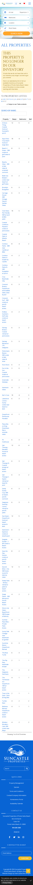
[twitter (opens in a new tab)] (14, 837)
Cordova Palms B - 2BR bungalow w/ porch (5, 269)
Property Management (16, 783)
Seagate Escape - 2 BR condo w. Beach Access (6, 543)
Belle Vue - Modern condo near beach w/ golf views (5, 180)
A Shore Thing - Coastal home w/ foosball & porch (5, 128)
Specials (16, 787)
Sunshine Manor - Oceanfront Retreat (5, 646)
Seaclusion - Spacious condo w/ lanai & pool (6, 533)
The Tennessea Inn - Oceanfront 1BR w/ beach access (5, 684)
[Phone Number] (16, 3)
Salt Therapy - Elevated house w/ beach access (5, 450)
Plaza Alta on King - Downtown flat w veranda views (5, 429)
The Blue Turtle (5, 654)
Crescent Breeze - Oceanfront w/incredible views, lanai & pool (6, 289)
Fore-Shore (5, 365)
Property (5, 119)
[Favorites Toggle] (24, 3)
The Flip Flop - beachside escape (5, 663)
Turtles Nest (4, 702)
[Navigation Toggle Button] (29, 3)
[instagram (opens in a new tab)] (23, 837)
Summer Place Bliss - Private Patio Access (6, 624)
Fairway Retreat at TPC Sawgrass (5, 344)
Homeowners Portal (16, 799)
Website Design (7, 873)
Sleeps (14, 119)
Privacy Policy (7, 883)
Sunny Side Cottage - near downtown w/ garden (5, 636)
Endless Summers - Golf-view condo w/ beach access (5, 317)
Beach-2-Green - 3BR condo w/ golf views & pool (6, 152)
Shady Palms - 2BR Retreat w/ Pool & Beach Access (6, 599)
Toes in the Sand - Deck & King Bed (6, 695)
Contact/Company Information (16, 795)
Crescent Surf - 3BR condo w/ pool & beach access (5, 303)
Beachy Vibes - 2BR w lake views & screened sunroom (5, 167)
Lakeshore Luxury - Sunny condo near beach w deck (5, 404)
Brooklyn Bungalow (5, 188)
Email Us (16, 832)
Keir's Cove (5, 395)
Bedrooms (22, 119)
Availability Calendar (16, 803)
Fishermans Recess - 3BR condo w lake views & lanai (5, 356)
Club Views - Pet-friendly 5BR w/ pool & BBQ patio (6, 215)
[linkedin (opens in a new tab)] (19, 837)
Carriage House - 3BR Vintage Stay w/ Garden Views (5, 199)
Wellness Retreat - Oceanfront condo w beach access (5, 712)
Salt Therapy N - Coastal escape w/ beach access (6, 466)
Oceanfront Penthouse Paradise (5, 416)
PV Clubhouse (5, 441)
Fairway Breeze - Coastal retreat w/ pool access (5, 332)
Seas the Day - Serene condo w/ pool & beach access (5, 557)
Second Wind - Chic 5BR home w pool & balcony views (5, 572)
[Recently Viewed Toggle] (20, 3)
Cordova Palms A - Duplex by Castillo (5, 259)
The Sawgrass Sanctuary (5, 672)
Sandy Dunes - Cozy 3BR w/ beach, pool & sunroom (5, 494)
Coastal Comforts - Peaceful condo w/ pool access (5, 227)
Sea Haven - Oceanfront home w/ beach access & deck (6, 521)
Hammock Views (5, 389)
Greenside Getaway (5, 381)
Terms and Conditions (16, 791)
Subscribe (25, 858)
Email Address (7, 853)
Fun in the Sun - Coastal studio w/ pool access (5, 372)
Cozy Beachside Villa (5, 279)
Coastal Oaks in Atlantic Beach (4, 237)
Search (7, 769)
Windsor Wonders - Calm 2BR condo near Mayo (5, 726)
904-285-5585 (16, 828)
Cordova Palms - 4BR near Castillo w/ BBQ (6, 248)
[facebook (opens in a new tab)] (10, 837)
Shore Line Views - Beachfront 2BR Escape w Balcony (5, 612)
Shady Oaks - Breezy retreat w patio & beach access (5, 586)
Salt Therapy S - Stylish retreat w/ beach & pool (5, 480)
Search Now (16, 33)
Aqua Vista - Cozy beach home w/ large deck (6, 142)
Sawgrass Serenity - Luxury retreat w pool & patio (5, 507)
